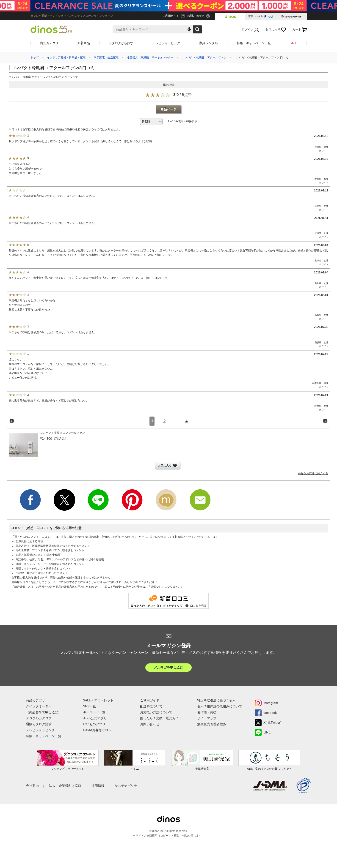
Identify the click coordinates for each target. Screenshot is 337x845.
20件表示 (191, 121)
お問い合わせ (149, 724)
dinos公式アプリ (95, 718)
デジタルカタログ (39, 718)
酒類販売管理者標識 (211, 724)
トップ (34, 57)
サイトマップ (206, 718)
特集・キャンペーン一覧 (254, 43)
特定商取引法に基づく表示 (216, 700)
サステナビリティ (127, 786)
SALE (293, 43)
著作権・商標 (206, 712)
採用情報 (97, 786)
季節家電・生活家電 (106, 57)
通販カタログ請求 (39, 724)
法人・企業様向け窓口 (65, 786)
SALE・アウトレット (98, 700)
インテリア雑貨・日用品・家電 (66, 57)
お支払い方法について (156, 712)
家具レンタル (208, 43)
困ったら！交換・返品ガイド (161, 718)
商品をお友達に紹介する (313, 473)
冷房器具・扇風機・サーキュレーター (150, 57)
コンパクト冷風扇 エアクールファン (204, 57)
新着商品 (83, 43)
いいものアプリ (94, 724)
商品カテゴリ (49, 43)
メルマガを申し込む (168, 667)
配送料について (151, 706)
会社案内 (32, 786)
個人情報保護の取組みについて (219, 706)
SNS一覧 (89, 706)
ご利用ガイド (149, 700)
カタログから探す (121, 43)
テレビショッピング (166, 43)
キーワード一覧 (94, 712)
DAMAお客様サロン (97, 730)
